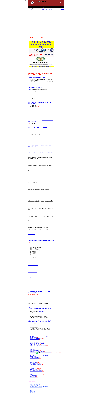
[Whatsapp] (37, 353)
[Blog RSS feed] (39, 352)
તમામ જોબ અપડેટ (31, 8)
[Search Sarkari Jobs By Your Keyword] (62, 9)
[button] (61, 7)
